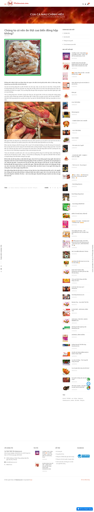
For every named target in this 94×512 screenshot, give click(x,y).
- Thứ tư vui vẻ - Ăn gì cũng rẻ (79, 165)
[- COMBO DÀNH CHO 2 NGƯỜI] (66, 124)
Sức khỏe (30, 187)
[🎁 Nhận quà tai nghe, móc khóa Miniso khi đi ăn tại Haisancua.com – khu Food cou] (66, 244)
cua (9, 187)
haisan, (75, 398)
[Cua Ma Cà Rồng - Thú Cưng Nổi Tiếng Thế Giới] (66, 362)
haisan (12, 187)
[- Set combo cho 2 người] (65, 148)
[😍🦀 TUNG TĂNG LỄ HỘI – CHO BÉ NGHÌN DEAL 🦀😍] (65, 76)
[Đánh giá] (66, 95)
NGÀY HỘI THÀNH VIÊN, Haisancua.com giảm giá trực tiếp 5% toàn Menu (80, 271)
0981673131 (9, 464)
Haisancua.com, (66, 400)
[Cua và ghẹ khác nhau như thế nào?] (66, 371)
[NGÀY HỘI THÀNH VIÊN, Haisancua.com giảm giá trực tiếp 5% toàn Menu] (66, 271)
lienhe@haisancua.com (11, 462)
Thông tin (35, 187)
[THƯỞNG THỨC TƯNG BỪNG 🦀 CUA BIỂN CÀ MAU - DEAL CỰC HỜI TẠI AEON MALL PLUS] (66, 56)
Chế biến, (69, 398)
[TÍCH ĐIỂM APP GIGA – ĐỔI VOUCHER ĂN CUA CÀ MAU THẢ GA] (66, 234)
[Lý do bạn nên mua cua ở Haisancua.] (66, 289)
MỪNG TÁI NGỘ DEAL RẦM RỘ (79, 213)
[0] (87, 4)
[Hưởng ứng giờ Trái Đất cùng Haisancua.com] (66, 345)
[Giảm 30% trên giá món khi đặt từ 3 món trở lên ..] (66, 85)
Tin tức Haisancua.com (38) (70, 44)
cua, (72, 398)
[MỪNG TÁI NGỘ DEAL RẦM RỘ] (66, 215)
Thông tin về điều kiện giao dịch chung (65, 456)
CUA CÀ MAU (75, 138)
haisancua (17, 187)
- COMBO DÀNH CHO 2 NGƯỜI (79, 120)
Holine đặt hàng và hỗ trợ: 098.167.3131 (93, 258)
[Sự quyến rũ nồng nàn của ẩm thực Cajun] (66, 379)
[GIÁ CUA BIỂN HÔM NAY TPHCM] (66, 254)
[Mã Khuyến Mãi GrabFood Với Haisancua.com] (66, 327)
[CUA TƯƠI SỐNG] (65, 105)
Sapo (31, 480)
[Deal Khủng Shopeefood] (66, 197)
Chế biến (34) (67, 33)
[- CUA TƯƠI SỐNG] (66, 132)
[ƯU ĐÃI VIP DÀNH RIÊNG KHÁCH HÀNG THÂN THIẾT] (66, 354)
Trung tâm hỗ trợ (60, 454)
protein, (72, 400)
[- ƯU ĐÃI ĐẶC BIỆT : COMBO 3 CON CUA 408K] (66, 158)
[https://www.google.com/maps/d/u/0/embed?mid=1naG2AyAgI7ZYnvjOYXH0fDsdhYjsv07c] (88, 388)
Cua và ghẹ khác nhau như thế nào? (80, 368)
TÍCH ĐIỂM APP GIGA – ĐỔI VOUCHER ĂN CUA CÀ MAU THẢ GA (80, 232)
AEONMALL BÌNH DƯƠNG (78, 334)
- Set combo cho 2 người (78, 145)
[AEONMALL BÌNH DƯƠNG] (65, 338)
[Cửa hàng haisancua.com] (66, 296)
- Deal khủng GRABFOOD (78, 203)
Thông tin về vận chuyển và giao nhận (65, 459)
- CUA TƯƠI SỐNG (76, 130)
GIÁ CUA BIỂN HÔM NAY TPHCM (80, 251)
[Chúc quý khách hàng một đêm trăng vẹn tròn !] (66, 280)
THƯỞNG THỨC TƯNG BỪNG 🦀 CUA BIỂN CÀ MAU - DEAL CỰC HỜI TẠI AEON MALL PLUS (80, 54)
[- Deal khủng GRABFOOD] (66, 207)
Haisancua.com (23, 187)
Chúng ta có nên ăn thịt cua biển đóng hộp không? (53, 16)
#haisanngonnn (75, 112)
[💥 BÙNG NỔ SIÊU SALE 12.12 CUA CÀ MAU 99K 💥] (66, 264)
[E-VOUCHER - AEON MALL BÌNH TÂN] (66, 312)
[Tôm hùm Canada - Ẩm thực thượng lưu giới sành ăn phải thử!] (66, 388)
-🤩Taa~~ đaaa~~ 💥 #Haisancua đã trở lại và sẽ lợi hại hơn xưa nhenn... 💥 (80, 176)
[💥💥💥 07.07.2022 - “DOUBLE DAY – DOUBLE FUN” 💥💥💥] (65, 224)
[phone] (88, 379)
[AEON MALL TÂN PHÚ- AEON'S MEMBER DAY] (66, 321)
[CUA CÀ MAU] (66, 140)
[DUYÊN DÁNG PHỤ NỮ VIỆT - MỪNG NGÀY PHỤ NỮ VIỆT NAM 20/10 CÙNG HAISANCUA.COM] (66, 66)
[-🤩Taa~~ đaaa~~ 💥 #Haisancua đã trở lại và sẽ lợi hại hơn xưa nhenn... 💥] (66, 176)
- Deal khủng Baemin (77, 184)
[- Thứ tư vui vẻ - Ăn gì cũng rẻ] (65, 168)
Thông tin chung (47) (68, 40)
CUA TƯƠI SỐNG (76, 102)
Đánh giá (74, 92)
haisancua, (80, 398)
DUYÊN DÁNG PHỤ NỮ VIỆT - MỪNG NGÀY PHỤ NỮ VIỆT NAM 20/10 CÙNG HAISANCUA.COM (80, 64)
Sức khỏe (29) (67, 37)
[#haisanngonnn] (66, 114)
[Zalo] (88, 384)
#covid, (64, 398)
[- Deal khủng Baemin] (65, 187)
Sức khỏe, (77, 400)
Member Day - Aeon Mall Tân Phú (80, 302)
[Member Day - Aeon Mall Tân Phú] (66, 304)
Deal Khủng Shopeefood (78, 194)
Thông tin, (82, 400)
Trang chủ (31, 16)
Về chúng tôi (59, 451)
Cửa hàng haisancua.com (78, 294)
